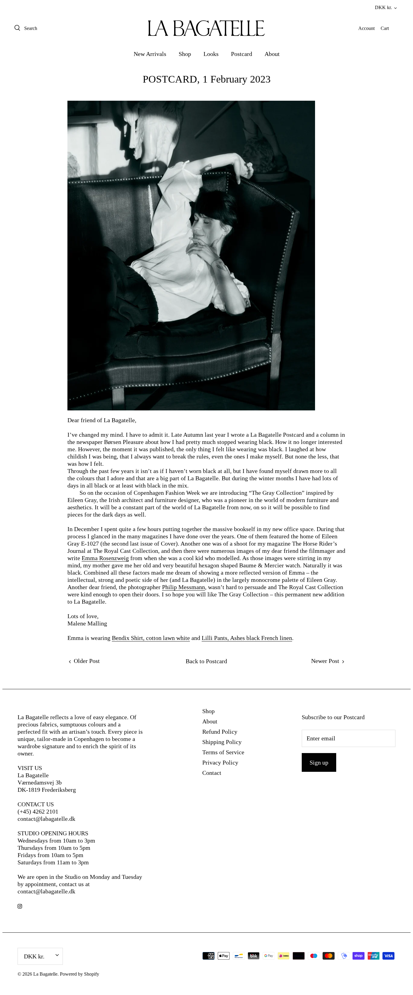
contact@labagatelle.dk (46, 818)
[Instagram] (20, 906)
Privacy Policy (220, 762)
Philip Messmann (183, 587)
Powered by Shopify (79, 974)
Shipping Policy (222, 742)
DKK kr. (383, 7)
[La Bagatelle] (206, 28)
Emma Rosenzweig (105, 558)
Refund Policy (219, 731)
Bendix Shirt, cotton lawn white (151, 638)
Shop (185, 54)
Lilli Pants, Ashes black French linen (247, 638)
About (272, 54)
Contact (211, 772)
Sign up (319, 762)
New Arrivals (150, 54)
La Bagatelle (45, 974)
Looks (211, 54)
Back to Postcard (206, 661)
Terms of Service (223, 752)
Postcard (241, 54)
